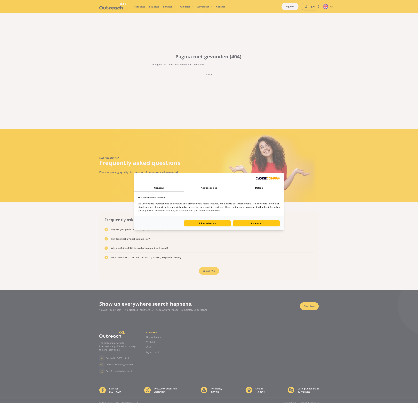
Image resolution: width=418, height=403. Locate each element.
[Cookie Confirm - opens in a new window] (268, 178)
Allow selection (207, 223)
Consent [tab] (159, 188)
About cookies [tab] (209, 188)
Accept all (256, 223)
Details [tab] (259, 188)
